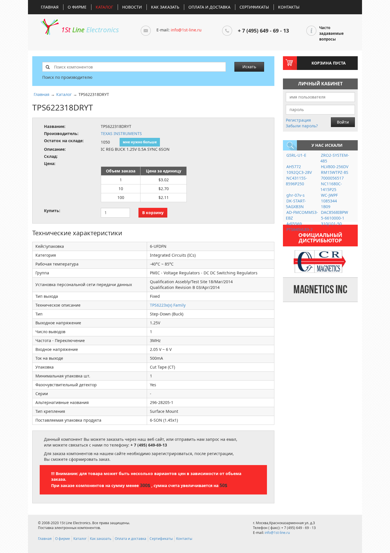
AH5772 (293, 166)
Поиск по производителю (67, 77)
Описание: (55, 149)
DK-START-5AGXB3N (296, 203)
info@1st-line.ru (186, 30)
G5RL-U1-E (296, 155)
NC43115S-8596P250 (296, 180)
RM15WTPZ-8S (334, 172)
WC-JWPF (329, 195)
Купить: (52, 210)
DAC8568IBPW (334, 212)
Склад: (51, 156)
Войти (343, 122)
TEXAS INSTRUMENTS (121, 133)
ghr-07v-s (295, 195)
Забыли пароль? (302, 125)
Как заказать (165, 7)
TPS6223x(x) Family (168, 305)
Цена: (49, 163)
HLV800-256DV (334, 166)
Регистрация (298, 120)
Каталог (104, 7)
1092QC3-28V (299, 172)
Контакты (288, 7)
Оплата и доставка (209, 7)
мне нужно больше (140, 142)
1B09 (325, 206)
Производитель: (61, 133)
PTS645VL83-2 (299, 229)
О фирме (77, 7)
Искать (249, 66)
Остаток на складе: (64, 140)
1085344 (329, 201)
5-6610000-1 (332, 218)
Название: (54, 126)
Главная (50, 7)
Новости (132, 7)
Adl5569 (294, 223)
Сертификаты (254, 7)
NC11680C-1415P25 (331, 186)
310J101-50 (331, 223)
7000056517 (332, 178)
